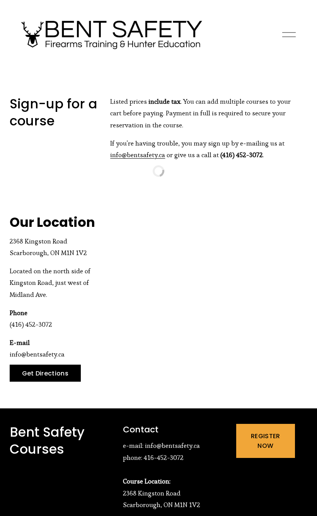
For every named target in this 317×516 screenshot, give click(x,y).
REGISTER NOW (265, 441)
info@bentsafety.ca (137, 155)
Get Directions (45, 373)
